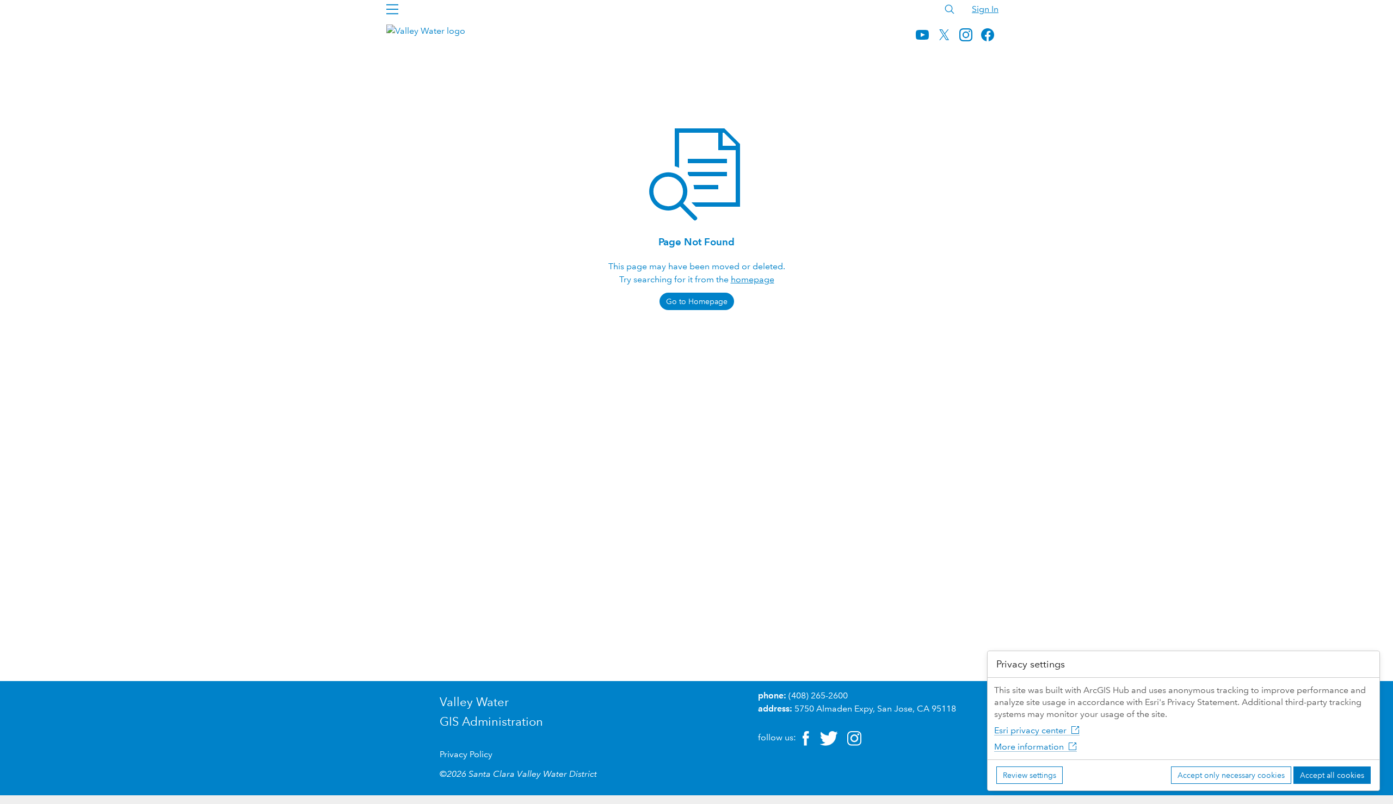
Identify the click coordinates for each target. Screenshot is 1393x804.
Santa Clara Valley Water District (533, 774)
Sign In (985, 9)
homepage (752, 279)
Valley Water (474, 702)
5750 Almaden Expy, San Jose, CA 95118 (875, 708)
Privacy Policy (466, 754)
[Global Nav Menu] (392, 9)
